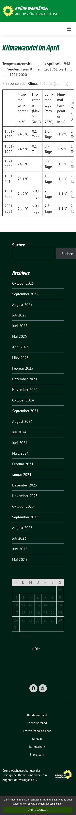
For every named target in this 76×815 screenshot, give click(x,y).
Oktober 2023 (23, 506)
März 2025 (20, 357)
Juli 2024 (19, 432)
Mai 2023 (19, 559)
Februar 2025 (22, 368)
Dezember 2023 (24, 485)
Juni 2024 (19, 442)
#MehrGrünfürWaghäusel (37, 14)
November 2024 (24, 389)
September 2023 (25, 517)
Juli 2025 (19, 315)
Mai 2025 (19, 336)
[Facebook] (33, 688)
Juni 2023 (19, 549)
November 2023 (24, 495)
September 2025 (25, 294)
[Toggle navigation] (69, 28)
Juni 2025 (19, 325)
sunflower (33, 775)
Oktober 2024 (23, 400)
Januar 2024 (21, 474)
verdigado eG (27, 780)
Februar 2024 (22, 464)
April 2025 (20, 347)
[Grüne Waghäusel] (8, 10)
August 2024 (22, 421)
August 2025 (22, 304)
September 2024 (25, 410)
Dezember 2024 (24, 379)
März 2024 (20, 453)
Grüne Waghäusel (32, 8)
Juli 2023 (19, 538)
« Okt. (36, 648)
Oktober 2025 (23, 283)
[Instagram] (43, 688)
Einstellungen (38, 809)
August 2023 (22, 527)
